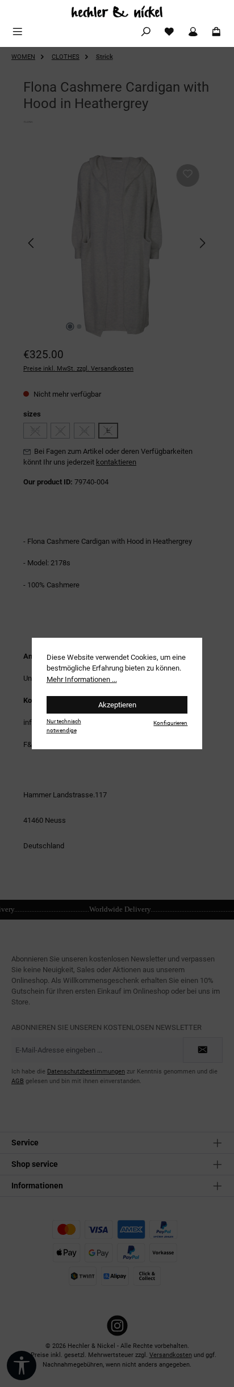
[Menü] (18, 32)
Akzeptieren (117, 705)
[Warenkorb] (216, 32)
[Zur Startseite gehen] (117, 12)
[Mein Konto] (193, 32)
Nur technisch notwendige (64, 725)
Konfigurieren (170, 723)
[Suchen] (146, 32)
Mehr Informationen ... (82, 679)
